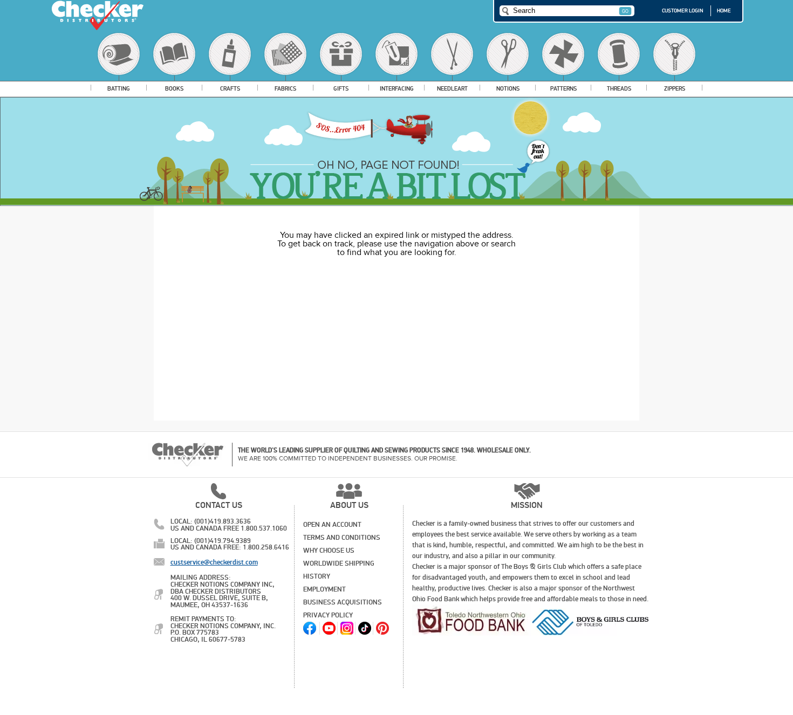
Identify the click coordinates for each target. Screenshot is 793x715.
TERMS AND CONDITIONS (341, 537)
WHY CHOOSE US (328, 550)
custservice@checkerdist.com (214, 562)
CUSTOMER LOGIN (682, 11)
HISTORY (316, 576)
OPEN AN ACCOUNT (332, 524)
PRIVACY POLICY (328, 615)
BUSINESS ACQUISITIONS (342, 602)
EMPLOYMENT (324, 589)
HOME (724, 11)
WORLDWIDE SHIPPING (338, 563)
